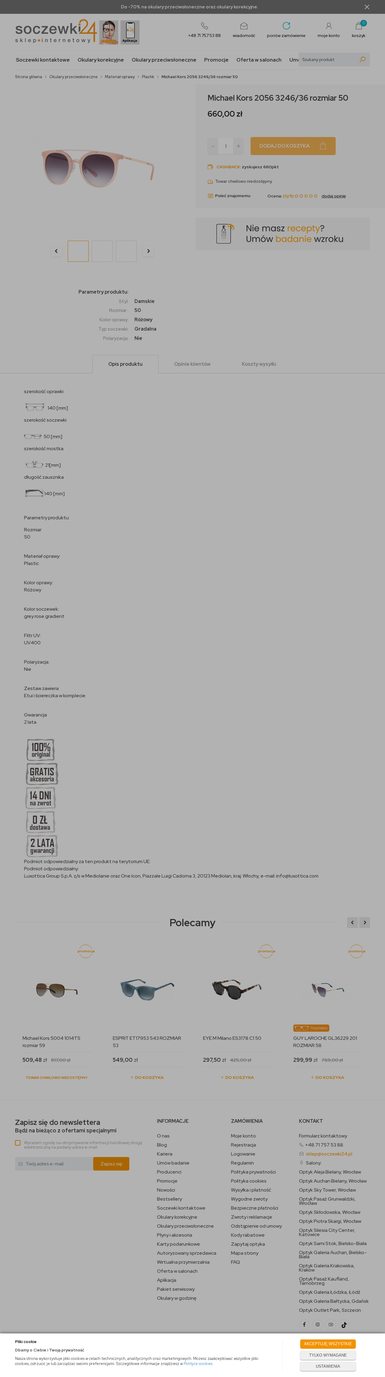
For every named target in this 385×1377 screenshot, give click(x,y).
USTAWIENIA (328, 1366)
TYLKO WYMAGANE (328, 1355)
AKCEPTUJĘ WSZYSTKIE (328, 1344)
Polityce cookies (198, 1363)
